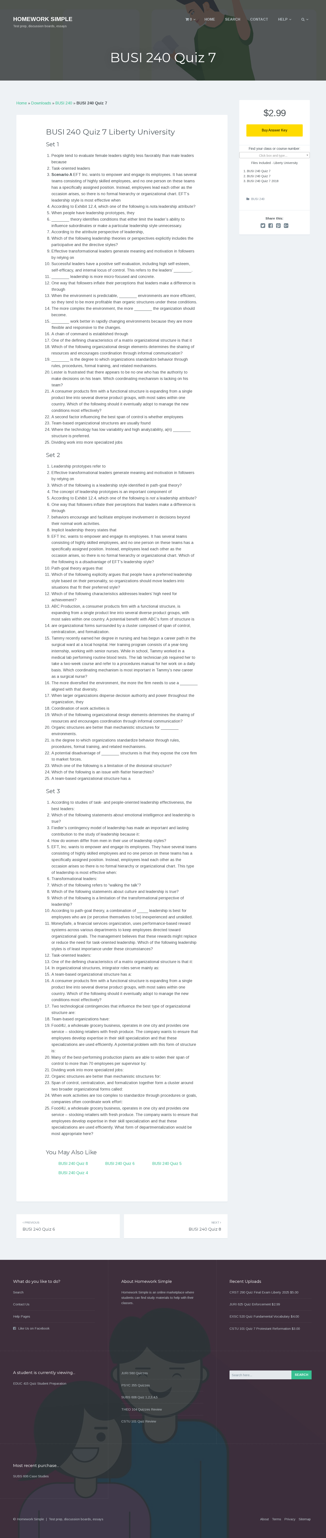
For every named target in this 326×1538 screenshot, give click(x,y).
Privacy (290, 1519)
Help (283, 19)
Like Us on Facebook (33, 1328)
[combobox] (274, 155)
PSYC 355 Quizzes (135, 1385)
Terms (276, 1519)
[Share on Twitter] (262, 225)
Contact (259, 19)
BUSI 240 (63, 103)
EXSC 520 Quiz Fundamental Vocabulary (260, 1316)
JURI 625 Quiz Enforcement (250, 1304)
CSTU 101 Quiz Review (138, 1421)
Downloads (41, 103)
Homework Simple (43, 19)
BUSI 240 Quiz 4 (73, 1173)
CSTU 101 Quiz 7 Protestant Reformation (260, 1328)
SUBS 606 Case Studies (31, 1476)
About (264, 1519)
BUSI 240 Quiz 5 (167, 1163)
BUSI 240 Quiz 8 (73, 1163)
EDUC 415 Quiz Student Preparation (39, 1383)
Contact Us (21, 1304)
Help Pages (21, 1316)
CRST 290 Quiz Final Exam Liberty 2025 (259, 1292)
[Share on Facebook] (270, 225)
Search (232, 19)
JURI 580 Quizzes (134, 1373)
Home (209, 19)
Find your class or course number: (274, 148)
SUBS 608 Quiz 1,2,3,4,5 (139, 1397)
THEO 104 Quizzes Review (141, 1409)
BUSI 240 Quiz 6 (120, 1163)
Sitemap (305, 1519)
